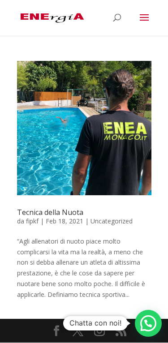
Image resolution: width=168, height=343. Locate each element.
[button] (148, 323)
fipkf (32, 221)
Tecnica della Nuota (50, 212)
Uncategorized (111, 221)
